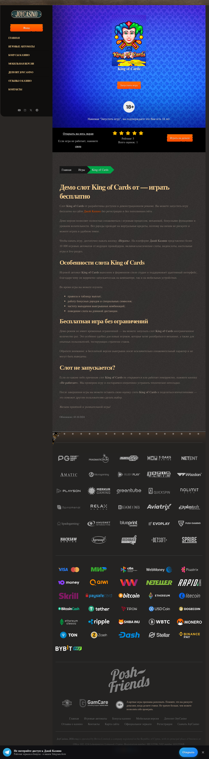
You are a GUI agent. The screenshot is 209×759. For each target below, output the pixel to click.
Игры (81, 170)
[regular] (128, 133)
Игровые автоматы (21, 46)
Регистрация (164, 724)
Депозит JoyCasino (20, 72)
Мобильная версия (21, 63)
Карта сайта (112, 724)
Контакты (15, 89)
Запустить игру (129, 85)
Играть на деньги (180, 138)
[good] (134, 133)
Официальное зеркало (138, 724)
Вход (26, 28)
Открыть (188, 752)
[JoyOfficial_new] (31, 110)
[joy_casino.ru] (25, 110)
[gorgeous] (141, 133)
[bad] (115, 133)
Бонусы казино (19, 55)
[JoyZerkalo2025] (37, 110)
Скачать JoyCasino (188, 724)
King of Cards (100, 170)
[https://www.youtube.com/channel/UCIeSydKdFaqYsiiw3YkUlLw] (19, 110)
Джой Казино (92, 211)
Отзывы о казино (20, 81)
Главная (14, 38)
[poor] (121, 133)
